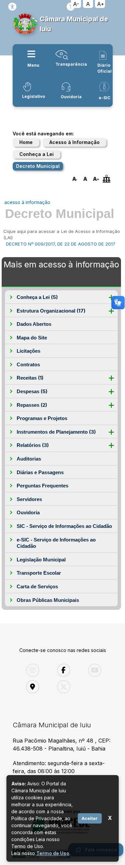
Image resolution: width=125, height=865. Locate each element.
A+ (100, 4)
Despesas (32, 391)
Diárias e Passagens (40, 472)
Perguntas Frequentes (42, 485)
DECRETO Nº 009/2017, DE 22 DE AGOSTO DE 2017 (60, 244)
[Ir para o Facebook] (67, 670)
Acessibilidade (12, 6)
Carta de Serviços (37, 586)
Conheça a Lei (36, 154)
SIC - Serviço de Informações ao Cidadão (64, 526)
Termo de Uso (52, 853)
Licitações (28, 351)
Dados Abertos (34, 324)
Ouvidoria (28, 512)
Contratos (28, 364)
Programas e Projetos (42, 418)
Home (26, 142)
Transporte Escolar (39, 573)
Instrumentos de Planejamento (56, 432)
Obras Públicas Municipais (48, 600)
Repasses (32, 405)
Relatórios (33, 445)
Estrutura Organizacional (51, 311)
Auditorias (29, 459)
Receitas (30, 378)
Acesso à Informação (74, 142)
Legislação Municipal (41, 559)
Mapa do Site (32, 337)
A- (76, 4)
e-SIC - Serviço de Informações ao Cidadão (56, 543)
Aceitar (90, 818)
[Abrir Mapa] (36, 686)
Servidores (29, 499)
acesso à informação (27, 202)
